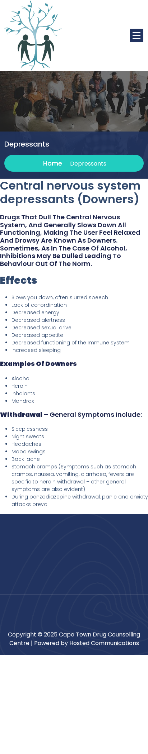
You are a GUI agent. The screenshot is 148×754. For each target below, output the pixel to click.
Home (51, 163)
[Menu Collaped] (136, 35)
